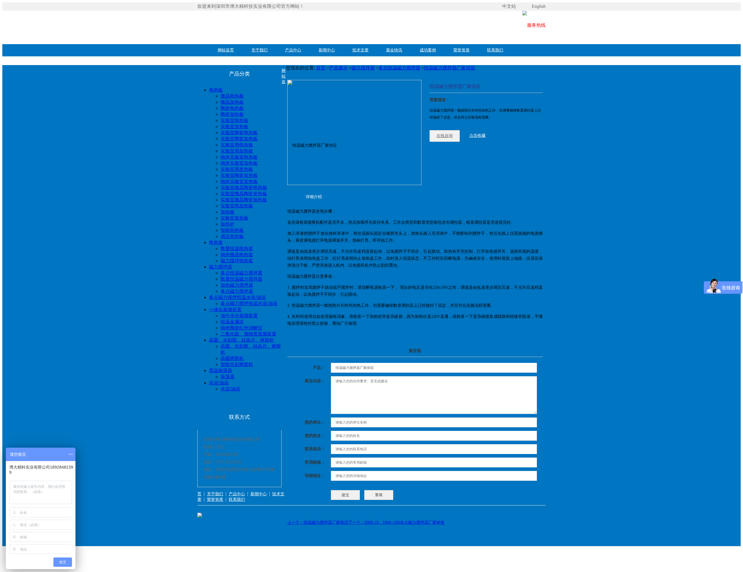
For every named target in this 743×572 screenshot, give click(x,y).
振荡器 (228, 376)
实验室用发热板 (237, 169)
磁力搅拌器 (220, 266)
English (539, 6)
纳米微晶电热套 (237, 254)
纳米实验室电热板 (239, 157)
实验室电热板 (234, 120)
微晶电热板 (232, 96)
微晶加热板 (232, 102)
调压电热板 (232, 236)
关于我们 (259, 50)
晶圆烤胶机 (232, 358)
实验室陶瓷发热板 (239, 175)
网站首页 (226, 50)
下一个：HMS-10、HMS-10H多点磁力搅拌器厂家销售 (396, 522)
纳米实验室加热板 (239, 163)
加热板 (228, 211)
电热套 (216, 242)
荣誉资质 (461, 50)
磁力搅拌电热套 (237, 260)
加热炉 (228, 224)
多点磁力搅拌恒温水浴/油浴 (237, 297)
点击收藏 (477, 135)
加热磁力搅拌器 (237, 285)
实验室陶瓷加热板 (239, 138)
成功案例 (428, 50)
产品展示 (338, 67)
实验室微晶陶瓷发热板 (244, 193)
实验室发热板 (234, 218)
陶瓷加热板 (232, 114)
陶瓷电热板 (232, 108)
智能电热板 (232, 230)
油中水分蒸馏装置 (239, 315)
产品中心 (293, 50)
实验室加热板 (234, 126)
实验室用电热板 (237, 144)
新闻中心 (327, 50)
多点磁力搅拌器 (237, 291)
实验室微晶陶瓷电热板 (244, 187)
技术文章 (360, 50)
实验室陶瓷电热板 (239, 132)
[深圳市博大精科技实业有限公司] (284, 25)
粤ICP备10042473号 (214, 564)
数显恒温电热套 (237, 248)
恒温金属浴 (232, 321)
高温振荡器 (220, 370)
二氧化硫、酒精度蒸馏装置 (248, 333)
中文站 (509, 6)
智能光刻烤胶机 (237, 364)
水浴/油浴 (219, 382)
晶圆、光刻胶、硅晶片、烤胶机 (241, 340)
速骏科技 (261, 564)
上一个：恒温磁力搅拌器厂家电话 (317, 522)
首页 (320, 67)
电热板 (216, 89)
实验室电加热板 (237, 205)
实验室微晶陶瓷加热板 (244, 199)
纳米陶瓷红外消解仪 (241, 327)
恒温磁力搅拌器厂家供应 (449, 67)
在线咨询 (445, 136)
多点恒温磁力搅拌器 (241, 272)
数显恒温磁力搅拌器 (241, 279)
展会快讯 (394, 50)
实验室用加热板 (237, 150)
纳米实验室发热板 (239, 181)
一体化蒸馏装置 (225, 309)
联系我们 (495, 50)
